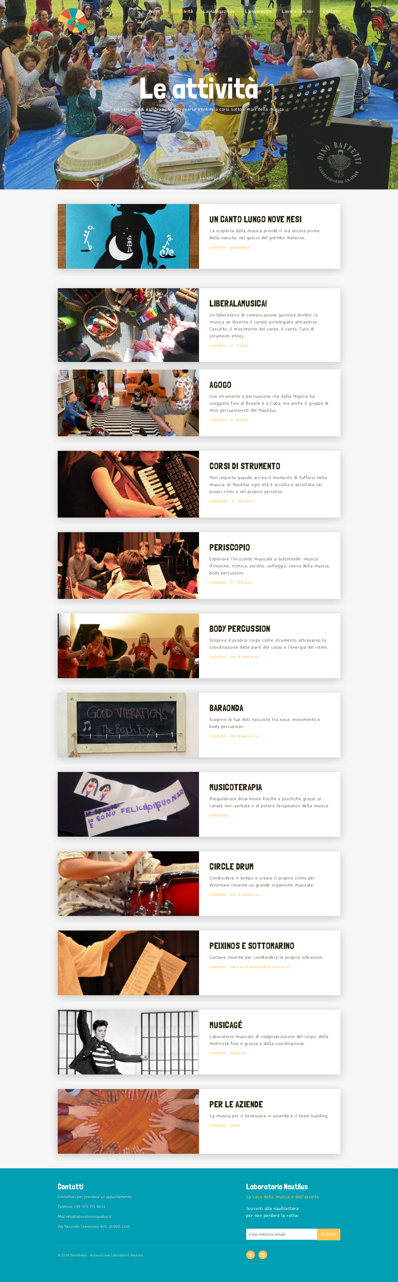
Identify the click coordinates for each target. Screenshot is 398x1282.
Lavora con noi (297, 11)
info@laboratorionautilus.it (88, 1216)
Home (154, 11)
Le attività (181, 11)
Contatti (331, 11)
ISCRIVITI (328, 1234)
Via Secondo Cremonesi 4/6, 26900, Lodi (94, 1226)
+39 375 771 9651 (89, 1206)
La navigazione (219, 11)
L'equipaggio (258, 11)
